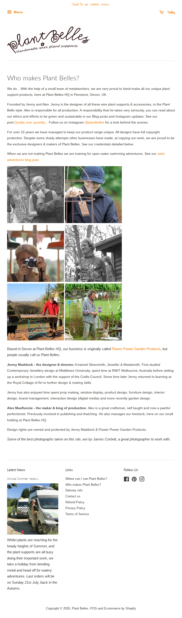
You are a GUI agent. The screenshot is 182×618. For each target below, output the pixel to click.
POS (93, 608)
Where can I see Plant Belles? (86, 479)
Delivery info (73, 490)
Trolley (170, 12)
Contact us (72, 496)
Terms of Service (77, 514)
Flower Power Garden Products (136, 349)
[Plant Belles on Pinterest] (134, 480)
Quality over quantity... (31, 122)
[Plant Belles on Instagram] (141, 480)
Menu (18, 12)
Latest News (16, 470)
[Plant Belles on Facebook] (126, 480)
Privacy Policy (75, 508)
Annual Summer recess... (23, 479)
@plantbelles (94, 122)
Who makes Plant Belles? (83, 484)
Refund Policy (75, 502)
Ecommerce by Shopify (120, 608)
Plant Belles (80, 608)
